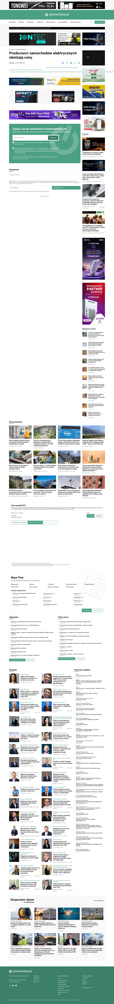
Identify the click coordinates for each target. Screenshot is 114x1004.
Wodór (59, 994)
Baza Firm (21, 22)
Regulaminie (14, 158)
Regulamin (29, 181)
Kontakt (84, 979)
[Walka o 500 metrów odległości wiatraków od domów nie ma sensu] (84, 415)
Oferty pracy (30, 22)
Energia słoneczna (62, 980)
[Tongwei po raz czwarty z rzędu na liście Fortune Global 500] (93, 144)
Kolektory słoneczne (53, 587)
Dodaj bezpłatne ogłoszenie (17, 660)
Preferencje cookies (87, 987)
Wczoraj (19, 522)
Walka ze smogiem (62, 992)
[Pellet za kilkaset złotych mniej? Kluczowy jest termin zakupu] (84, 378)
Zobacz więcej (97, 610)
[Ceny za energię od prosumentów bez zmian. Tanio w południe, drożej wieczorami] (45, 482)
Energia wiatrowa (89, 584)
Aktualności (12, 22)
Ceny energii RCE (63, 22)
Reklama (84, 983)
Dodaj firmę (86, 610)
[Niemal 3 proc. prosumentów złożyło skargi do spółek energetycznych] (20, 457)
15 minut (90, 516)
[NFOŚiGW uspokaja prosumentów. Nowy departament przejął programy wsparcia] (20, 482)
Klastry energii (33, 587)
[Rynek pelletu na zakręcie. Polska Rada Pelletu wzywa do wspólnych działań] (84, 353)
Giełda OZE (40, 22)
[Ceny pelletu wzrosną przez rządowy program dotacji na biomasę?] (84, 407)
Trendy (59, 978)
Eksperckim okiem (76, 22)
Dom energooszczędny (63, 986)
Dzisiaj (35, 522)
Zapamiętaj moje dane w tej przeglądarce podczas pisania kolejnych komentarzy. (29, 191)
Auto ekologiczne (21, 49)
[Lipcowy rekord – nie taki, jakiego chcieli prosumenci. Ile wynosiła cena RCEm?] (45, 457)
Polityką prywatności (52, 181)
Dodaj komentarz (58, 187)
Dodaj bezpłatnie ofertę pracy (66, 658)
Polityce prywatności (24, 158)
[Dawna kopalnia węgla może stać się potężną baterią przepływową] (84, 362)
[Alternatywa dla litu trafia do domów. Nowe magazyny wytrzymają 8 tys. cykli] (84, 345)
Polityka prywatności (87, 976)
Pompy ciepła (70, 587)
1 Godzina (98, 516)
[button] (91, 22)
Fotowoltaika (14, 587)
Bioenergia (60, 988)
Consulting (51, 584)
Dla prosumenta (50, 22)
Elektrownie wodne (71, 584)
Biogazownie (14, 584)
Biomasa (31, 584)
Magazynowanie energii (63, 990)
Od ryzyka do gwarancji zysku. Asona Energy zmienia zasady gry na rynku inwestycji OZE (30, 28)
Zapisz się (53, 137)
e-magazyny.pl (29, 902)
